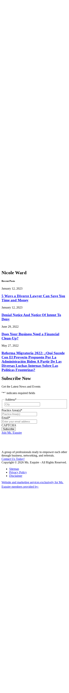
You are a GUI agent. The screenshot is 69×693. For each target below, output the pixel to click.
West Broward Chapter (22, 173)
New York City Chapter (21, 192)
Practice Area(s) (12, 410)
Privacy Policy (18, 472)
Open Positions (22, 78)
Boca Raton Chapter (21, 149)
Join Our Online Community (24, 68)
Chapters (14, 83)
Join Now (12, 40)
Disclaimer (15, 475)
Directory (15, 228)
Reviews (14, 232)
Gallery (13, 225)
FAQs (12, 214)
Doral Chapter (21, 89)
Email (6, 417)
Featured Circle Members (22, 204)
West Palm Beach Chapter (21, 137)
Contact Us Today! (13, 459)
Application (16, 221)
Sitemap (14, 468)
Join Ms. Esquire (12, 432)
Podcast (21, 28)
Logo (12, 218)
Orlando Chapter (22, 182)
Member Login (11, 3)
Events (13, 211)
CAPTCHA (9, 425)
